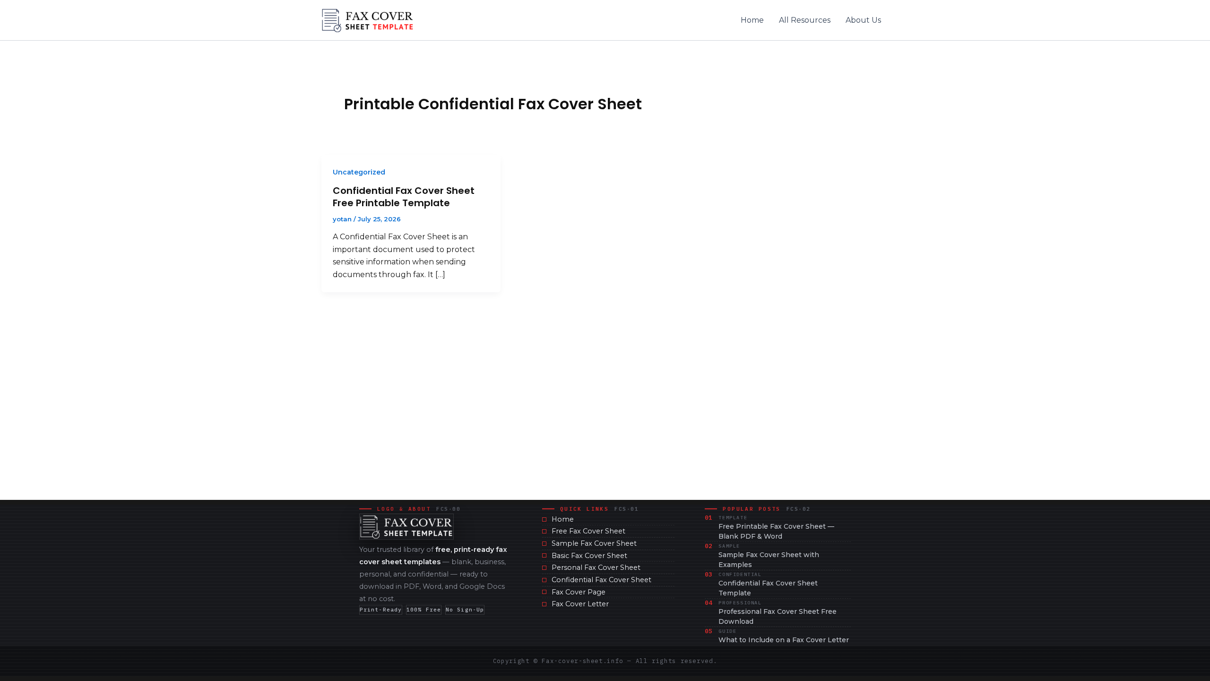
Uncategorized (359, 172)
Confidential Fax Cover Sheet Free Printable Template (404, 197)
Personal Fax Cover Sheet (596, 567)
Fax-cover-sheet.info (582, 660)
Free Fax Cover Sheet (588, 531)
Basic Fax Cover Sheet (589, 555)
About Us (863, 20)
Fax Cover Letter (580, 604)
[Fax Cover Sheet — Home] (406, 527)
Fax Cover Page (578, 592)
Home (752, 20)
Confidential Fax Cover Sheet (601, 580)
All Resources (804, 20)
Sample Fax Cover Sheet (594, 543)
